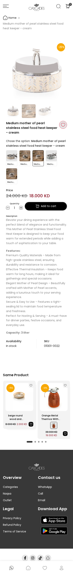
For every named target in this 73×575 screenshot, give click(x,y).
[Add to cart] (31, 424)
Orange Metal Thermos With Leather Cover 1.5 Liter (49, 417)
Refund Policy (12, 525)
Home (12, 18)
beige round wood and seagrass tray (15, 417)
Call (40, 494)
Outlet (7, 500)
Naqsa (7, 494)
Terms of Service (14, 531)
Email (41, 500)
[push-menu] (6, 6)
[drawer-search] (58, 6)
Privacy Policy (12, 518)
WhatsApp (45, 487)
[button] (63, 125)
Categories (10, 487)
